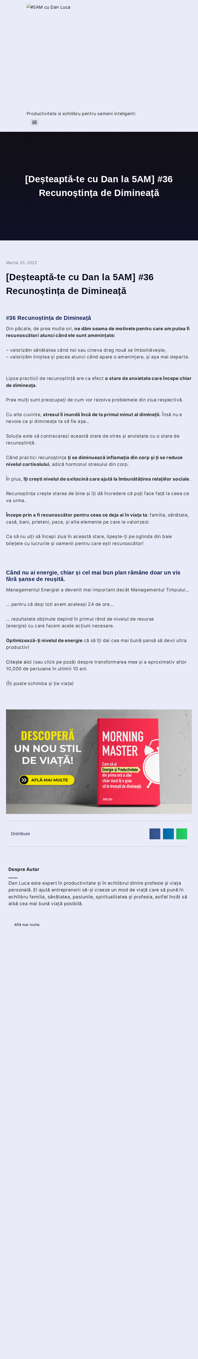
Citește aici (19, 662)
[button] (154, 833)
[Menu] (34, 122)
